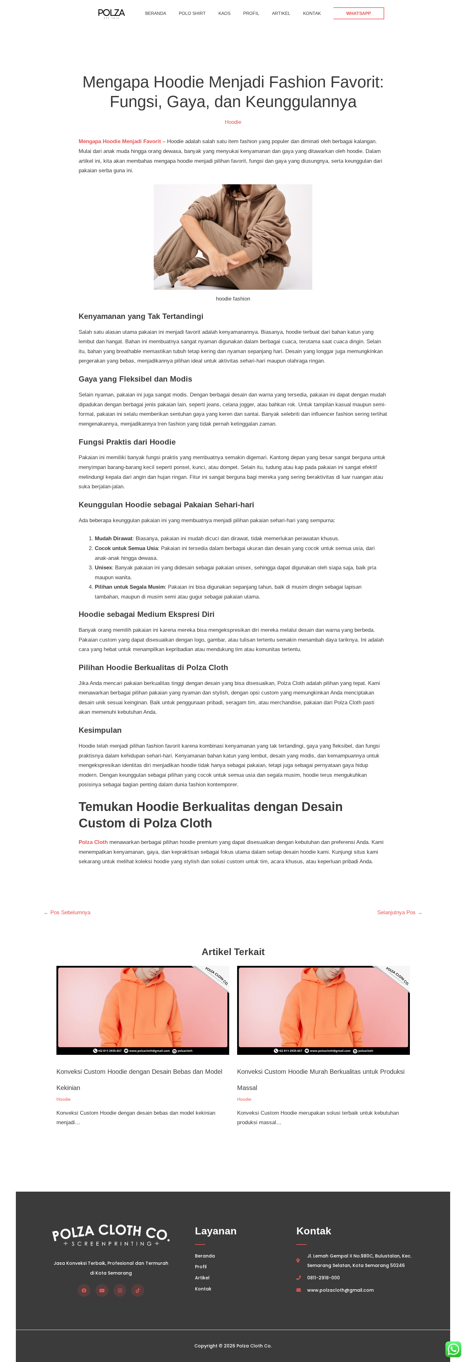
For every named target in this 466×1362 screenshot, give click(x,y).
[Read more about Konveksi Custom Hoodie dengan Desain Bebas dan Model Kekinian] (142, 1010)
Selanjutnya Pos (400, 912)
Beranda (155, 13)
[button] (358, 13)
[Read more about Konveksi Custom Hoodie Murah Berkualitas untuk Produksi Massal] (323, 1010)
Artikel (281, 13)
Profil (251, 13)
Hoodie (233, 122)
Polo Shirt (192, 13)
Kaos (224, 13)
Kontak (312, 13)
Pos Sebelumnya (66, 912)
